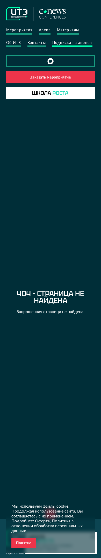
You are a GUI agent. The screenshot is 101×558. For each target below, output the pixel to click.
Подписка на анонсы (72, 42)
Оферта (42, 520)
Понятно (24, 543)
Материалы (68, 30)
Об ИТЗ (13, 42)
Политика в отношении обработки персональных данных (47, 525)
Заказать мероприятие (50, 77)
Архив (45, 30)
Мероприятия (19, 30)
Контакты (36, 42)
